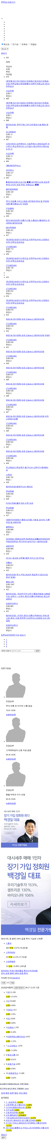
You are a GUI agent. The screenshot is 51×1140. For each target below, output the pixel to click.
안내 (10, 635)
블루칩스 (10, 527)
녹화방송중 (11, 715)
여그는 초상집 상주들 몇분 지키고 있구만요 (25, 558)
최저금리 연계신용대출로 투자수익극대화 (19, 971)
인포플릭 (10, 208)
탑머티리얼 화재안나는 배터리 (19, 487)
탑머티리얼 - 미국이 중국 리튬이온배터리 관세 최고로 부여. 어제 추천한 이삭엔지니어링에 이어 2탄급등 (28, 618)
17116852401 (11, 247)
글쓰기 (4, 53)
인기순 (16, 44)
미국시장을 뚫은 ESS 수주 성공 (19, 503)
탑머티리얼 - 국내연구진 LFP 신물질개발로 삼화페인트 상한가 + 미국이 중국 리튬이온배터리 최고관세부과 (28, 596)
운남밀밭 (10, 491)
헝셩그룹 (11, 1055)
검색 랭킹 (5, 1093)
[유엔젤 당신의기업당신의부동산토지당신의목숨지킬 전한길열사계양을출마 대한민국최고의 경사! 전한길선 (28, 83)
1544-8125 (15, 978)
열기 (3, 1137)
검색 (37, 651)
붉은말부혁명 (12, 189)
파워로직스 (13, 1073)
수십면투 (10, 91)
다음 (12, 983)
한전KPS (10, 952)
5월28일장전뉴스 (13, 165)
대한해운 (10, 962)
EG (8, 1019)
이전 (3, 983)
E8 (8, 992)
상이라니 (10, 170)
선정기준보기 (19, 988)
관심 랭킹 (23, 1093)
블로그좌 (10, 582)
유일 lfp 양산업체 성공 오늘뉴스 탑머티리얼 (25, 319)
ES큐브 (10, 1027)
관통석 (9, 563)
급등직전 (10, 546)
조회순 (25, 44)
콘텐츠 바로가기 (8, 2)
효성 (8, 943)
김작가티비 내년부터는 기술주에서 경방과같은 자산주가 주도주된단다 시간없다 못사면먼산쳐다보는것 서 (28, 146)
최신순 (7, 44)
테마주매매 (11, 228)
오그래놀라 (11, 132)
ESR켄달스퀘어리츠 (16, 1037)
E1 (8, 1001)
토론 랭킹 (14, 1093)
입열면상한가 (12, 604)
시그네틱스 (12, 1046)
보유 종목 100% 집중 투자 (14, 973)
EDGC (10, 1010)
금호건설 (11, 1064)
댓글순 (34, 44)
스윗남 (9, 475)
